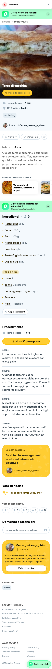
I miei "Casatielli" (10, 631)
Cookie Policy (33, 647)
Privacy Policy (8, 647)
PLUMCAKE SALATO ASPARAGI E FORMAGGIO (23, 613)
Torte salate (21, 22)
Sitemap (30, 652)
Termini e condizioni (11, 652)
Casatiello (6, 626)
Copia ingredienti (16, 311)
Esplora (5, 656)
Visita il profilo (26, 568)
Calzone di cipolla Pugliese (14, 609)
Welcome (31, 656)
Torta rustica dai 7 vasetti (13, 622)
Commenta (32, 137)
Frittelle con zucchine (11, 618)
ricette (6, 22)
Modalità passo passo (19, 92)
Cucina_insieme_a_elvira (31, 125)
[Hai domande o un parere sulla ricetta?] (23, 529)
